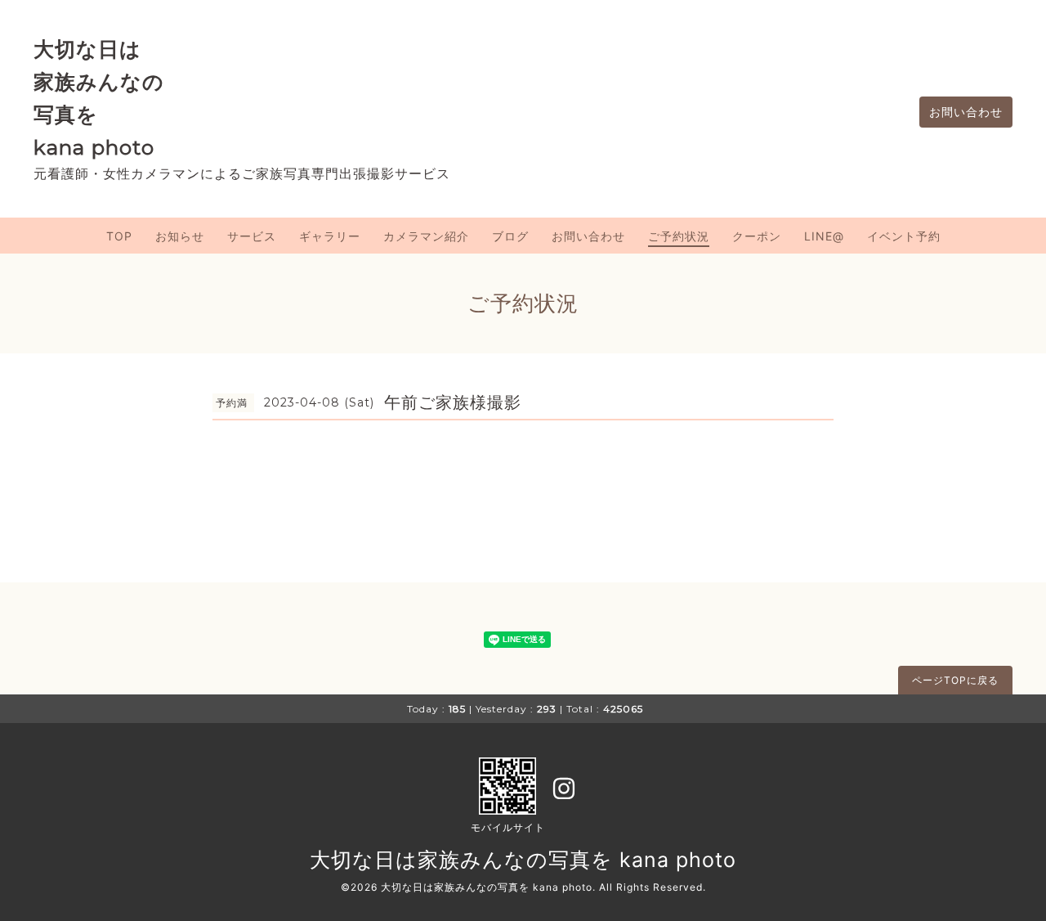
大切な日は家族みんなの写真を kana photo (523, 859)
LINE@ (824, 236)
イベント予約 (904, 236)
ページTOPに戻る (955, 680)
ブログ (510, 236)
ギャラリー (329, 236)
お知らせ (179, 236)
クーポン (756, 236)
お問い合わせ (966, 112)
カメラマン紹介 (426, 236)
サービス (251, 236)
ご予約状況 (678, 236)
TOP (119, 236)
